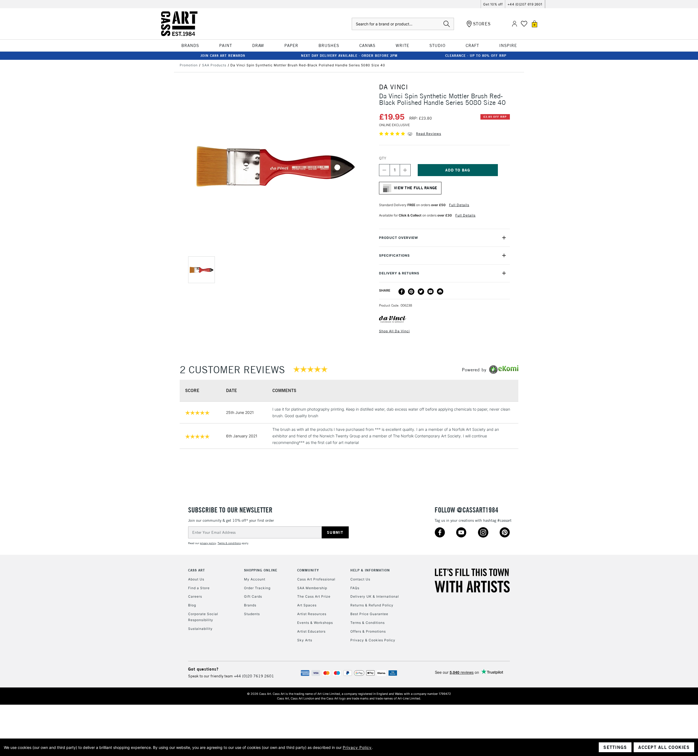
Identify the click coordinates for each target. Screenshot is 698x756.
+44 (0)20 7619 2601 (254, 676)
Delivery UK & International (374, 596)
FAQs (354, 588)
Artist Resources (311, 614)
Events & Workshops (315, 623)
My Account (254, 579)
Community (308, 570)
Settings (615, 747)
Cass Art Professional (316, 579)
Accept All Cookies (664, 747)
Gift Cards (253, 596)
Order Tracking (257, 588)
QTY (382, 158)
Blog (192, 605)
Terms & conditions (229, 543)
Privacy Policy (357, 747)
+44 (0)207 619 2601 (525, 4)
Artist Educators (311, 631)
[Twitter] (421, 291)
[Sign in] (514, 24)
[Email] (430, 291)
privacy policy (208, 543)
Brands (250, 605)
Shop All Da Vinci (394, 331)
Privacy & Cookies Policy (372, 640)
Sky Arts (304, 640)
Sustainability (200, 629)
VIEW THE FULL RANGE (415, 187)
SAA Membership (312, 588)
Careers (195, 596)
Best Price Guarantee (369, 614)
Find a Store (199, 588)
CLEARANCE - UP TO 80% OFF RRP (475, 55)
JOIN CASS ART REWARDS (222, 55)
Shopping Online (260, 570)
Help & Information (370, 570)
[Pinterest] (411, 291)
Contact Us (360, 579)
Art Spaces (307, 605)
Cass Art (196, 570)
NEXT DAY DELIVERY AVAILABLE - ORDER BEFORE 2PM (349, 55)
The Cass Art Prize (313, 596)
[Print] (440, 291)
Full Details (459, 205)
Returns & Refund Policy (371, 605)
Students (252, 614)
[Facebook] (401, 291)
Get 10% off (493, 4)
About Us (196, 579)
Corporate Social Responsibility (203, 617)
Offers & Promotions (368, 631)
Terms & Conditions (367, 623)
